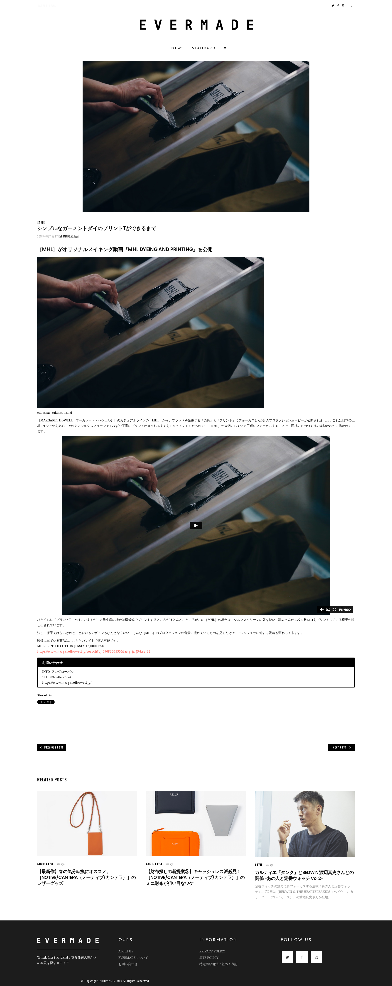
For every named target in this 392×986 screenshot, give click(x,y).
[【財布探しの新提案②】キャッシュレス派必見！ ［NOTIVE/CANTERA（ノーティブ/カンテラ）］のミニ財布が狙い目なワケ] (196, 823)
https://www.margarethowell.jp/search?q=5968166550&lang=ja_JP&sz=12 (93, 651)
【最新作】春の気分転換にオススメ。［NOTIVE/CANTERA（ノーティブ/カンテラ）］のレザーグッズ (86, 877)
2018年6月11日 (45, 236)
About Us (125, 951)
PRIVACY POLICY (212, 951)
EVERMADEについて (133, 957)
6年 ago (60, 864)
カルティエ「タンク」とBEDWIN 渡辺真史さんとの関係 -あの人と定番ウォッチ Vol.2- (304, 875)
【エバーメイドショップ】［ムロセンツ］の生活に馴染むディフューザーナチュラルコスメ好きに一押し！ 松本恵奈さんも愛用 (93, 5)
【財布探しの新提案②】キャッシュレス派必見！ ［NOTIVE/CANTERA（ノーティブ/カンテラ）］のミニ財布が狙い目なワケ (195, 877)
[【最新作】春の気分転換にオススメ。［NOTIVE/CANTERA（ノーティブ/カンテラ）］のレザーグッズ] (87, 823)
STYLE (41, 222)
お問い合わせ (127, 964)
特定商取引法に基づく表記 (218, 964)
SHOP (40, 864)
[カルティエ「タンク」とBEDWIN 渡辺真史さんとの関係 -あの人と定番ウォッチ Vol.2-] (305, 824)
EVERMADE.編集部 (69, 236)
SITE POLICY (208, 957)
